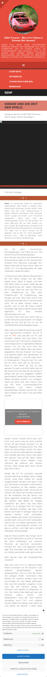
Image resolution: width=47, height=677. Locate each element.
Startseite (15, 72)
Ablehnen (23, 663)
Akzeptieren (23, 656)
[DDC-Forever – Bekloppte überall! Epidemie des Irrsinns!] (23, 19)
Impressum (15, 87)
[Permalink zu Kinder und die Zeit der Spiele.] (23, 154)
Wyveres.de (15, 77)
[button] (43, 610)
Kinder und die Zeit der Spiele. (21, 105)
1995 (14, 336)
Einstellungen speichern (23, 669)
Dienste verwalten (23, 650)
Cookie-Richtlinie (22, 674)
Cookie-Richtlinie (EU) (21, 82)
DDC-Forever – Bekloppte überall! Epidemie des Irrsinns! (23, 39)
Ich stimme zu (23, 422)
